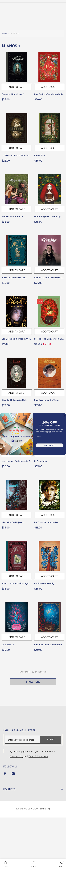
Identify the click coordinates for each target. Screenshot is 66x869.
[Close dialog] (64, 415)
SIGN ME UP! (49, 445)
